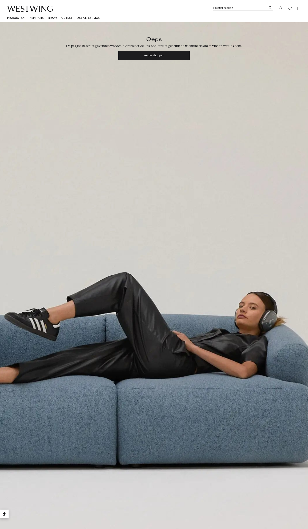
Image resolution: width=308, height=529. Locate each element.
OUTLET (67, 18)
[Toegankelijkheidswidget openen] (4, 514)
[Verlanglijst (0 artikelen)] (290, 8)
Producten (16, 18)
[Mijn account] (280, 8)
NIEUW (52, 18)
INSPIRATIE (36, 18)
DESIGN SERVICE (88, 18)
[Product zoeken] (270, 8)
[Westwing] (30, 9)
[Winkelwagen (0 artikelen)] (299, 8)
